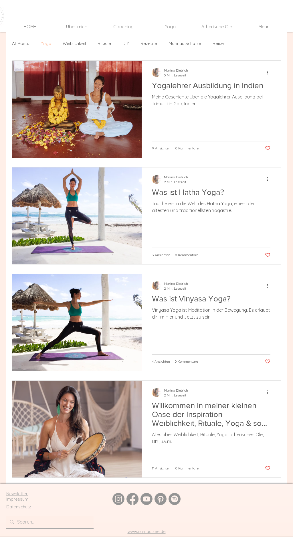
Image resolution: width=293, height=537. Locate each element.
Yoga (46, 43)
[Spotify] (175, 499)
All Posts (20, 43)
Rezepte (148, 43)
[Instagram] (118, 499)
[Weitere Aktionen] (269, 72)
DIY (125, 43)
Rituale (104, 43)
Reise (218, 43)
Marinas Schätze (185, 43)
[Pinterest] (161, 499)
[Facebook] (132, 499)
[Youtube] (146, 499)
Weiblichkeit (74, 43)
